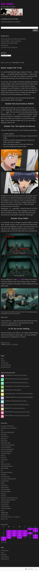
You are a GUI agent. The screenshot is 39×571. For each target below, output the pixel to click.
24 (3, 537)
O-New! (2, 483)
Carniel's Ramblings (6, 447)
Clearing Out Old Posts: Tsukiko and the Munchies (13, 38)
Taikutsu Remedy (5, 502)
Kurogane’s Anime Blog (6, 472)
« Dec (2, 542)
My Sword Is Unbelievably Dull (8, 478)
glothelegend (8, 375)
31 (3, 539)
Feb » (5, 542)
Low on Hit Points (5, 476)
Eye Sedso (7, 4)
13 (19, 533)
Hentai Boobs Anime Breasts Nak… (20, 378)
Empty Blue (3, 457)
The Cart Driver (5, 504)
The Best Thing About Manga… (25, 393)
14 (24, 533)
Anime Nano (4, 434)
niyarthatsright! (5, 480)
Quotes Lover (8, 404)
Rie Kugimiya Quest (5, 367)
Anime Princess (4, 436)
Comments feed (5, 556)
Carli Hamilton (8, 389)
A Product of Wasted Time (7, 426)
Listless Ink (3, 474)
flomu (2, 461)
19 (14, 535)
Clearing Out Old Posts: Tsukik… (19, 401)
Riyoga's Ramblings (6, 491)
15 (30, 533)
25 (9, 537)
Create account (5, 550)
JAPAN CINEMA (4, 468)
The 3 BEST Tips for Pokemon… (23, 386)
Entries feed (4, 554)
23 (35, 535)
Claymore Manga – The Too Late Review (11, 41)
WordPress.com (5, 558)
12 (14, 533)
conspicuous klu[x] (5, 453)
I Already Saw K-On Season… (20, 375)
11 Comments (14, 344)
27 (19, 537)
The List (3, 360)
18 (9, 535)
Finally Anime (4, 459)
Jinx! (2, 470)
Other (8, 344)
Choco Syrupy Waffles (6, 451)
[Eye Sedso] (19, 12)
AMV (2, 430)
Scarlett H (7, 382)
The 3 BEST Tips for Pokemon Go (9, 47)
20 (19, 535)
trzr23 (2, 510)
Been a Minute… (5, 45)
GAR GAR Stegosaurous (7, 466)
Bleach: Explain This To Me (11, 68)
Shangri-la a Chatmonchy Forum (9, 497)
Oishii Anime (4, 485)
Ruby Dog (3, 493)
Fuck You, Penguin (5, 464)
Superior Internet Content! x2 (8, 499)
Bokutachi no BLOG (6, 442)
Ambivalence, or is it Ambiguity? (9, 428)
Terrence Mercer (9, 386)
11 (9, 533)
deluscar (3, 455)
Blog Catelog (4, 440)
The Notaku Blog (5, 506)
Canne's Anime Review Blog (7, 445)
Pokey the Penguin (5, 489)
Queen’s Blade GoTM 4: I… (19, 408)
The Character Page (6, 365)
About (2, 358)
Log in (2, 552)
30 (35, 537)
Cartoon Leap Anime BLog (7, 449)
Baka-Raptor (4, 438)
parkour (19, 279)
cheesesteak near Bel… (10, 393)
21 (24, 535)
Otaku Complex (5, 487)
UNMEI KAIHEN (4, 512)
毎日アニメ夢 (4, 518)
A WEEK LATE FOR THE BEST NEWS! (9, 43)
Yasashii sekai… (5, 514)
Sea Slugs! (3, 495)
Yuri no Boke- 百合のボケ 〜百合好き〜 (10, 516)
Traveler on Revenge (6, 508)
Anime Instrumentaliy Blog (7, 432)
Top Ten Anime (4, 362)
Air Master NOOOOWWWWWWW (25, 397)
